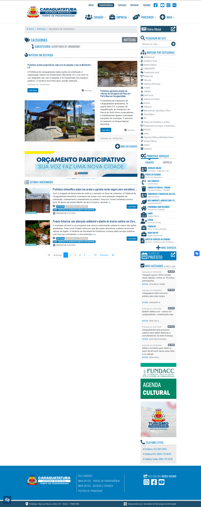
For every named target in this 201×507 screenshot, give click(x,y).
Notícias (41, 29)
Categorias (38, 40)
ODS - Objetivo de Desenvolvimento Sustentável (74, 210)
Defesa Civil (153, 321)
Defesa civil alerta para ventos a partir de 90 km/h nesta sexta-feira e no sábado (158, 351)
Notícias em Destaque (40, 55)
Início (31, 29)
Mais (169, 17)
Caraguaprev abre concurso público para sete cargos (155, 294)
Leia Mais (33, 90)
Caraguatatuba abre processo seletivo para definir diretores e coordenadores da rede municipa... (158, 333)
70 (95, 255)
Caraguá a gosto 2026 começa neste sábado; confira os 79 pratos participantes (158, 278)
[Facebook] (156, 5)
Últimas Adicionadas (41, 182)
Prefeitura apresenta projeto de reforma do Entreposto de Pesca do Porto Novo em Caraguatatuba (115, 93)
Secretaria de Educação (157, 339)
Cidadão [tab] (149, 162)
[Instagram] (168, 5)
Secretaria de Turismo (157, 284)
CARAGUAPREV (153, 302)
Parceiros (147, 17)
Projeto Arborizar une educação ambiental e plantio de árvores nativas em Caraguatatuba (99, 221)
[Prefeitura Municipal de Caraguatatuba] (52, 11)
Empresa (121, 17)
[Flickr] (173, 5)
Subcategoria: (57, 46)
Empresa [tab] (167, 162)
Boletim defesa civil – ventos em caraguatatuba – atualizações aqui (157, 313)
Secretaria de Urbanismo (76, 206)
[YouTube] (162, 5)
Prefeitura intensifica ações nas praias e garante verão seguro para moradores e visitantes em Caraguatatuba (110, 189)
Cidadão (98, 17)
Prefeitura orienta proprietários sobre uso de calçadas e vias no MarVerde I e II (59, 66)
